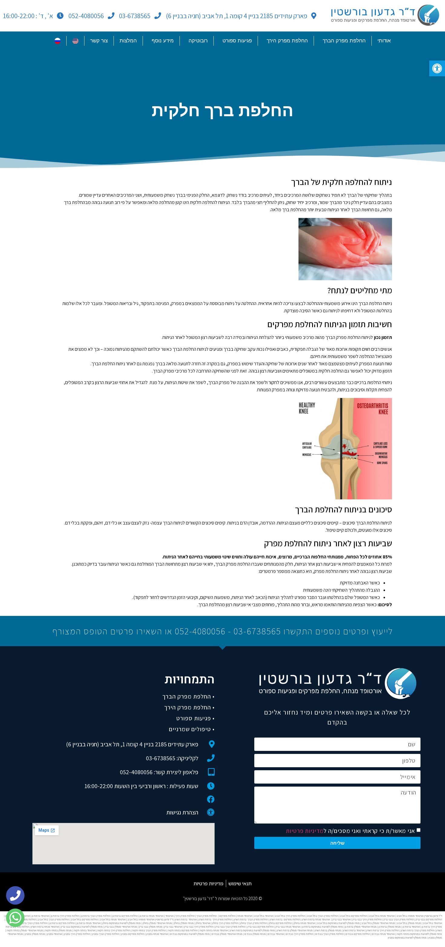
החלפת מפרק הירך (287, 41)
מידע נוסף (163, 41)
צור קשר (99, 41)
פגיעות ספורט (237, 41)
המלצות (128, 41)
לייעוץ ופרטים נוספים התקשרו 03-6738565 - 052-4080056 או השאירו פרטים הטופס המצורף (222, 631)
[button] (437, 68)
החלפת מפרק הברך (344, 41)
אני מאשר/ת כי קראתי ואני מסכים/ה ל (350, 831)
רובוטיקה (198, 41)
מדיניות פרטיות (305, 831)
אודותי (384, 41)
